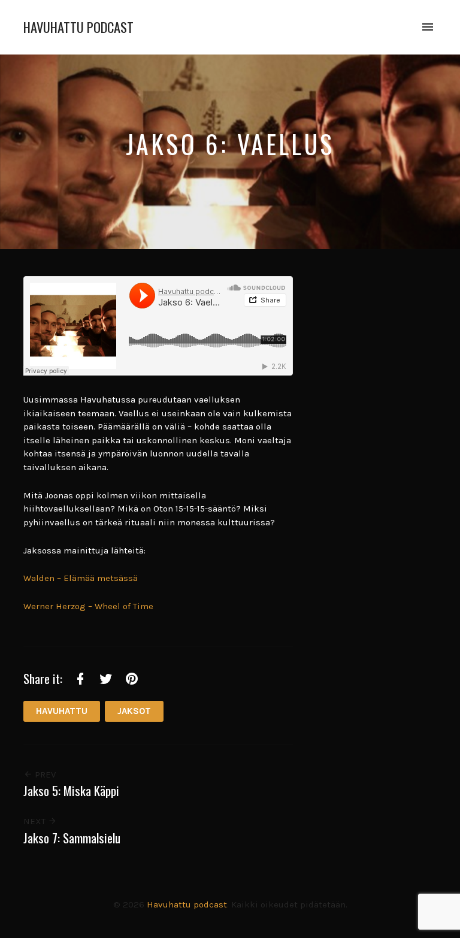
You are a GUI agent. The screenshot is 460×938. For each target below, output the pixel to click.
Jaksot (134, 711)
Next (35, 821)
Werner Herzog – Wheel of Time (88, 606)
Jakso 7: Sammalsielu (71, 837)
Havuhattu (61, 711)
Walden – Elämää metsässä (80, 578)
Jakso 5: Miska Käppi (71, 790)
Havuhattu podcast (78, 27)
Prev (44, 774)
